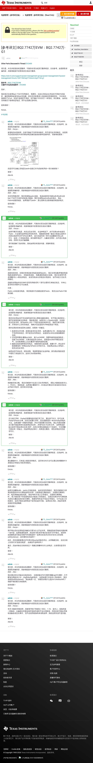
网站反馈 (64, 749)
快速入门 (44, 8)
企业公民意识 (8, 686)
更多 (80, 65)
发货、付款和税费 (10, 709)
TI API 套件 (7, 700)
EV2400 (76, 46)
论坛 (21, 8)
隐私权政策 (27, 749)
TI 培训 (36, 8)
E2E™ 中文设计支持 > (9, 8)
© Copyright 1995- (12, 753)
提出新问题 (84, 14)
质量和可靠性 (55, 678)
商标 (56, 749)
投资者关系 (7, 678)
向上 (9, 180)
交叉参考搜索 (55, 664)
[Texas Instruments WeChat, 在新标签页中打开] (51, 702)
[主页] (18, 3)
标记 (80, 62)
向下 (15, 180)
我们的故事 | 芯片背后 (11, 669)
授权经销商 (21, 714)
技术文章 (28, 8)
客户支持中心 (55, 669)
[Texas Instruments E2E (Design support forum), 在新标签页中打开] (60, 702)
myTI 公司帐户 (8, 705)
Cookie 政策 (16, 749)
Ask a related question (51, 31)
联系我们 (53, 656)
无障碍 (5, 749)
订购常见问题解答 (10, 714)
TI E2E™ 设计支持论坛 (58, 660)
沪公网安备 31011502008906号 (32, 758)
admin (8, 58)
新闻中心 (6, 664)
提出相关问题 (69, 14)
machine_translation (81, 49)
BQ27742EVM (79, 57)
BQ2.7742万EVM (14, 83)
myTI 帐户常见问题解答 (59, 682)
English (52, 8)
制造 (5, 682)
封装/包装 (53, 673)
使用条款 (48, 749)
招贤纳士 (6, 660)
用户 (90, 2)
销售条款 (38, 749)
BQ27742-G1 (78, 53)
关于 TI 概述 (7, 656)
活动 (5, 673)
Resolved (74, 25)
